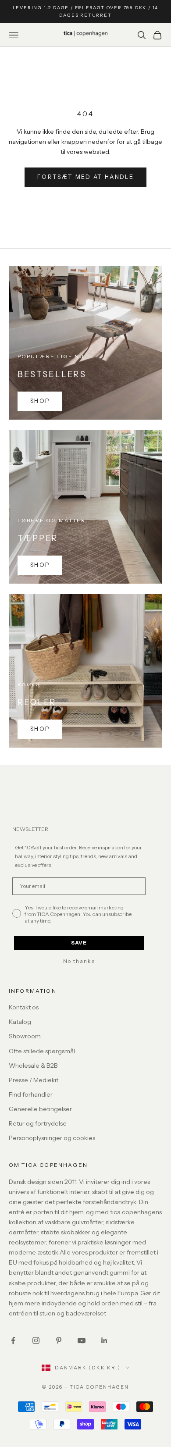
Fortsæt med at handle (85, 176)
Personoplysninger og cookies (52, 1138)
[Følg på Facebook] (13, 1340)
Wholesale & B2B (33, 1065)
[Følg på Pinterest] (58, 1340)
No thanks (79, 961)
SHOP (40, 400)
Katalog (20, 1022)
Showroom (25, 1036)
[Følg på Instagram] (36, 1340)
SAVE (79, 942)
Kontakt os (24, 1007)
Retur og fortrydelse (38, 1123)
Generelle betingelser (40, 1109)
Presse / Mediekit (33, 1080)
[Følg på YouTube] (81, 1340)
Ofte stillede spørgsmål (42, 1051)
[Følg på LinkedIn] (104, 1340)
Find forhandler (31, 1094)
